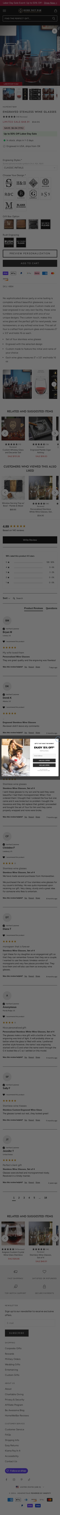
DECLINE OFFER (44, 765)
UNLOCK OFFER (44, 760)
